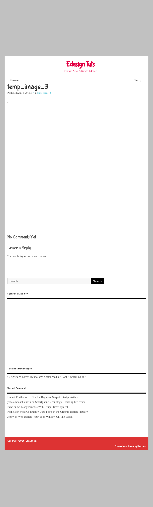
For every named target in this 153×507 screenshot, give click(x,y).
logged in (24, 256)
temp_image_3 (44, 93)
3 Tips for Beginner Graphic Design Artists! (53, 397)
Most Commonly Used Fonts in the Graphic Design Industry (54, 411)
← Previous (13, 80)
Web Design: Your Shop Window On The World (45, 416)
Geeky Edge (14, 376)
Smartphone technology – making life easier (60, 402)
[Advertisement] (76, 28)
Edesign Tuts (80, 64)
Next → (137, 80)
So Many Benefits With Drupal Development (42, 407)
